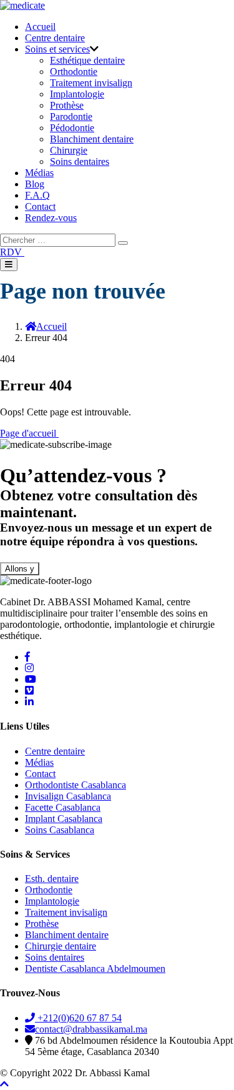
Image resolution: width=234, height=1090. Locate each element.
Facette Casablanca (62, 807)
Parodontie (71, 116)
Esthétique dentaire (87, 60)
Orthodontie (73, 71)
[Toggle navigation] (8, 264)
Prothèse (67, 105)
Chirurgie (68, 150)
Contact (40, 206)
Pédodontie (72, 127)
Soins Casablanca (59, 830)
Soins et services (57, 49)
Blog (34, 184)
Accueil (40, 26)
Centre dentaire (55, 37)
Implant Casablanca (63, 818)
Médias (39, 172)
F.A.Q (37, 195)
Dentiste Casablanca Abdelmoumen (95, 968)
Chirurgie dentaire (60, 946)
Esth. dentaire (52, 878)
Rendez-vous (51, 217)
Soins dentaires (79, 161)
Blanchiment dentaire (92, 139)
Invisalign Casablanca (68, 796)
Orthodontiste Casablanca (75, 785)
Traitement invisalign (91, 82)
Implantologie (77, 94)
